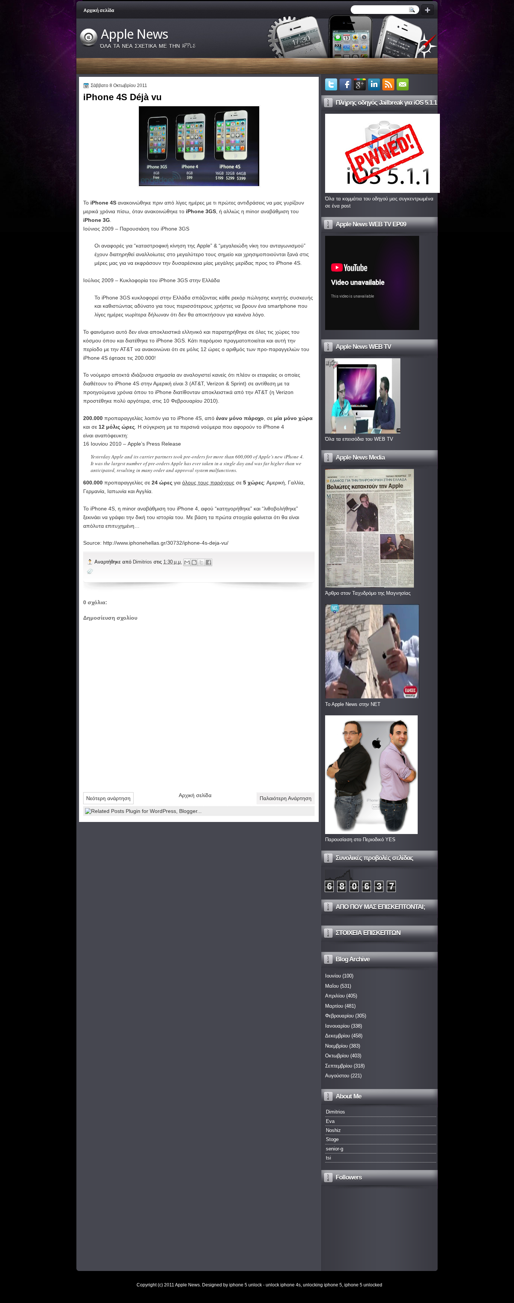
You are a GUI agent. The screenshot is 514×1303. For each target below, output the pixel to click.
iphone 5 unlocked (363, 1285)
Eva (330, 1121)
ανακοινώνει (156, 349)
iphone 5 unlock (245, 1285)
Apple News (134, 34)
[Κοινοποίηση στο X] (201, 562)
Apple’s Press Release (154, 444)
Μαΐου (332, 986)
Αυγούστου (337, 1075)
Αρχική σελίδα (99, 10)
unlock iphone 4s (283, 1285)
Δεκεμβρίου (337, 1036)
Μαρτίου (334, 1006)
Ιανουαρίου (337, 1026)
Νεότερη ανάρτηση (108, 798)
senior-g (334, 1149)
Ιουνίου (333, 976)
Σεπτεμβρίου (338, 1066)
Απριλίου (335, 996)
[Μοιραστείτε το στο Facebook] (208, 562)
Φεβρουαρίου (339, 1016)
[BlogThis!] (194, 562)
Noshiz (333, 1130)
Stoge (332, 1139)
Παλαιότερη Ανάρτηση (286, 798)
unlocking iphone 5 (322, 1285)
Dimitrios (143, 562)
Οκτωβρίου (337, 1056)
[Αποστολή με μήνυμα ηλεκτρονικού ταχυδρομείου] (187, 562)
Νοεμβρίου (336, 1046)
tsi (328, 1158)
